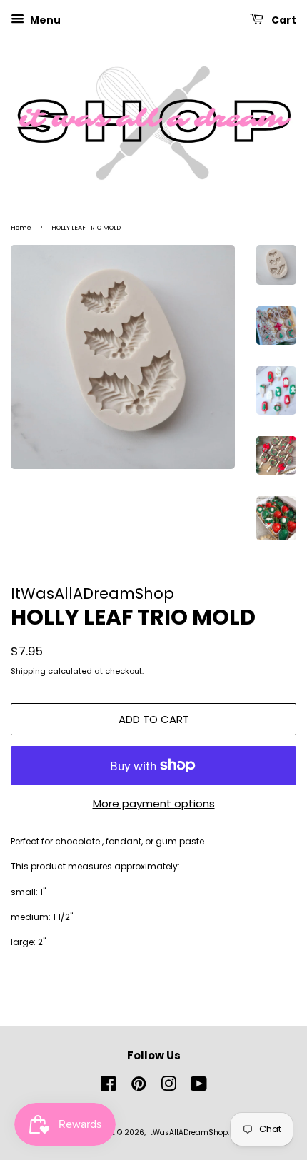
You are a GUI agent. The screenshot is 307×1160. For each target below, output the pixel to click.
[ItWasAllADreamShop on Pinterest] (138, 1087)
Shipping (28, 671)
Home (21, 227)
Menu (44, 20)
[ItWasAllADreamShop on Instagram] (168, 1087)
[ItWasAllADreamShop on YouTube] (199, 1087)
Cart (282, 20)
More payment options (154, 803)
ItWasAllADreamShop (188, 1132)
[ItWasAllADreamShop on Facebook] (108, 1087)
